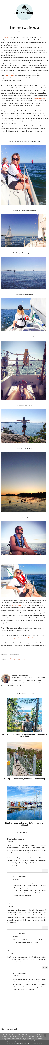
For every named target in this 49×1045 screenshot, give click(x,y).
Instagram (14, 638)
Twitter (28, 638)
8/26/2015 (10, 841)
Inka (8, 904)
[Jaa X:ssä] (14, 659)
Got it (31, 1044)
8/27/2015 (10, 906)
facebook (21, 638)
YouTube (35, 638)
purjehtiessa (16, 605)
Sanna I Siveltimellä (20, 877)
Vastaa (45, 871)
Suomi (24, 665)
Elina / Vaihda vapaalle (15, 839)
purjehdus (16, 665)
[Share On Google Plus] (23, 659)
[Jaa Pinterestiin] (19, 659)
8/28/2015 (16, 936)
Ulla (8, 951)
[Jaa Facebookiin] (10, 659)
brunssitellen (10, 75)
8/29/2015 (16, 976)
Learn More (21, 1044)
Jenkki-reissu (40, 98)
